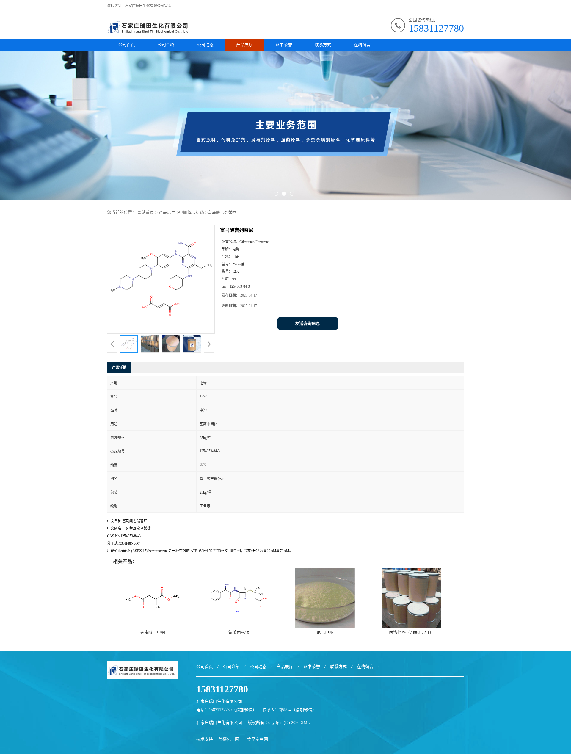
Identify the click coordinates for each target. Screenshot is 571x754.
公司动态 (205, 45)
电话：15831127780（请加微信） (226, 710)
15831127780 (436, 28)
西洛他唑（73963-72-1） (411, 632)
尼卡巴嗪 (325, 632)
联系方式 (323, 45)
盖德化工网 (228, 739)
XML (305, 722)
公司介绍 (166, 45)
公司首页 (126, 45)
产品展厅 (244, 45)
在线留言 (362, 45)
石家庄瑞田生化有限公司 (219, 722)
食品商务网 (257, 739)
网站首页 (145, 212)
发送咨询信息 (307, 323)
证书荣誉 (283, 45)
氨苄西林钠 (238, 632)
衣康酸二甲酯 (152, 632)
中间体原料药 (191, 212)
